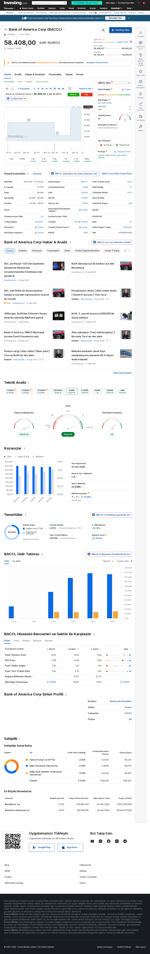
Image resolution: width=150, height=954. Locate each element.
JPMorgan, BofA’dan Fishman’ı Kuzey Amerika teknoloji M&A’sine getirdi (25, 315)
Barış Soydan (86, 299)
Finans (128, 707)
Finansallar (55, 74)
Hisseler (9, 13)
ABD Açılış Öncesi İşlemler (60, 13)
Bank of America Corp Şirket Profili (33, 694)
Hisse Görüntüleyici (26, 13)
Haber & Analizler (35, 74)
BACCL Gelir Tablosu (21, 554)
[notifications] (138, 2)
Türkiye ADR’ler (120, 13)
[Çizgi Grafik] (12, 88)
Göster (53, 682)
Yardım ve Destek (88, 877)
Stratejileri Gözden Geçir (97, 62)
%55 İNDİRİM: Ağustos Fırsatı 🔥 (86, 3)
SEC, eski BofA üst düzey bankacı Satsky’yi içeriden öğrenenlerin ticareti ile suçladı (26, 294)
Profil (20, 82)
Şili (130, 719)
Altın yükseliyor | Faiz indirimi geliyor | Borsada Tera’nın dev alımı (93, 334)
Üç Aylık (17, 561)
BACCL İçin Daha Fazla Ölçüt (117, 173)
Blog (7, 865)
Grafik (18, 74)
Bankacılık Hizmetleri (121, 701)
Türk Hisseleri (41, 13)
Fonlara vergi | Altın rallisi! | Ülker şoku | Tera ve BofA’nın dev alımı (27, 353)
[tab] (11, 391)
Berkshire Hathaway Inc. (17, 810)
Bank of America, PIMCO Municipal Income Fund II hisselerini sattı (24, 334)
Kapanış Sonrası (79, 13)
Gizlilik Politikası (124, 947)
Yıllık (6, 561)
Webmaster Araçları (14, 883)
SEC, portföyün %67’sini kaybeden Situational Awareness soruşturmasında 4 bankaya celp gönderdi (24, 269)
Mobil (7, 871)
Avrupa (141, 13)
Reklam (83, 871)
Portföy (8, 877)
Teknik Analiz (15, 382)
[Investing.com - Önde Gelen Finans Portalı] (15, 3)
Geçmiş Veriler (42, 82)
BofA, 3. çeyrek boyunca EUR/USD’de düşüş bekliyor (92, 315)
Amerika (132, 13)
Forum (79, 74)
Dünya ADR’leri (105, 13)
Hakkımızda (85, 865)
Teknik (69, 74)
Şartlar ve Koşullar (104, 947)
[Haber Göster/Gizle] (69, 88)
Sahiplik (29, 82)
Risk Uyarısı (141, 947)
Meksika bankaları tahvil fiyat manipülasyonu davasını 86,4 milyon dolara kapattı (92, 355)
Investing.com (10, 280)
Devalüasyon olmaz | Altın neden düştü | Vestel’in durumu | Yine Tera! (93, 292)
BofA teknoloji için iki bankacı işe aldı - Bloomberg (93, 265)
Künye (83, 883)
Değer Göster (123, 42)
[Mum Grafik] (7, 88)
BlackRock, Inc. (13, 804)
